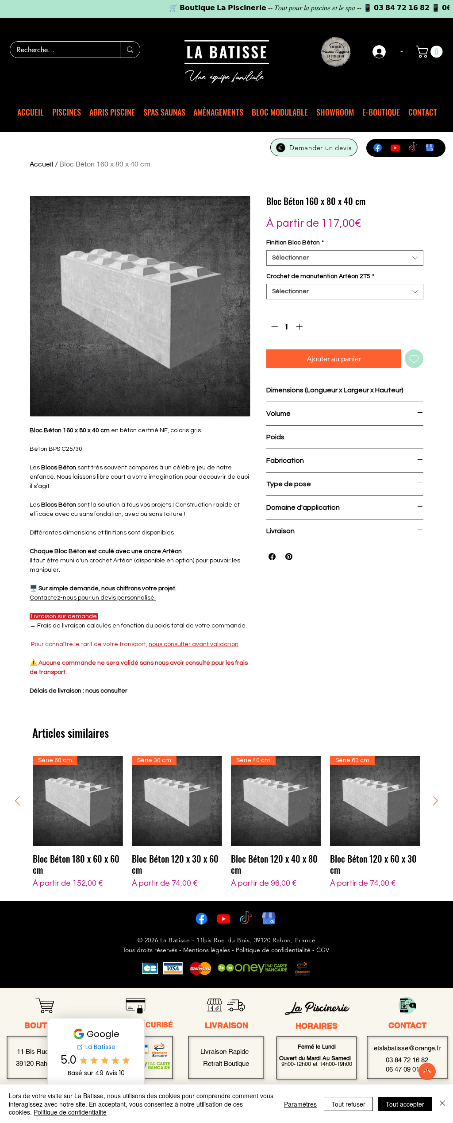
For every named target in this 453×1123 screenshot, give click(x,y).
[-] (379, 52)
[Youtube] (395, 147)
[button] (430, 52)
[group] (226, 822)
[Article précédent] (17, 801)
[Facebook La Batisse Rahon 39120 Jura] (201, 918)
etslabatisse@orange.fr (407, 1048)
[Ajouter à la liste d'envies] (414, 358)
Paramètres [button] (300, 1104)
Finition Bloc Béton (295, 243)
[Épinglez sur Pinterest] (289, 556)
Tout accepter (405, 1104)
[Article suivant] (435, 801)
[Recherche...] (130, 50)
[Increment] (300, 326)
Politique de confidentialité (70, 1112)
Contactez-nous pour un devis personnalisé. (93, 598)
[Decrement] (274, 326)
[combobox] (344, 258)
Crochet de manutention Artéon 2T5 (320, 276)
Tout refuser (348, 1104)
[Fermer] (442, 1104)
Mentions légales (206, 950)
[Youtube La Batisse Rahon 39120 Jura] (223, 918)
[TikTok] (412, 147)
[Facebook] (377, 147)
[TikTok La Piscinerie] (245, 918)
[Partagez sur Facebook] (272, 556)
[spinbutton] (287, 326)
